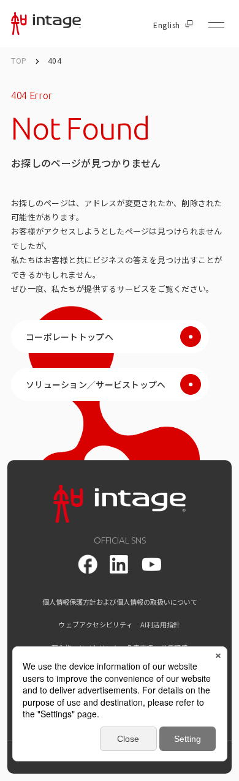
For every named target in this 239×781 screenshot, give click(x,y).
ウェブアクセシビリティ (96, 624)
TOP (19, 60)
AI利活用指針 (160, 624)
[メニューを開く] (216, 25)
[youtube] (151, 565)
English (166, 25)
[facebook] (87, 564)
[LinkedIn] (119, 564)
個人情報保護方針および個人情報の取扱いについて (119, 602)
